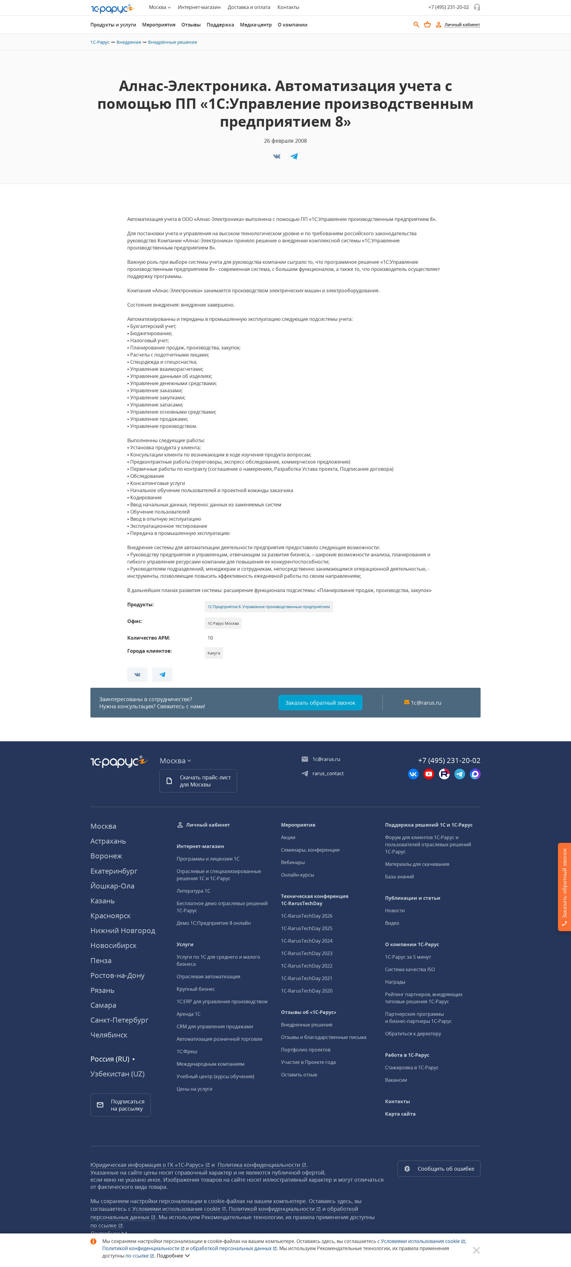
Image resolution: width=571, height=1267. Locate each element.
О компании (293, 24)
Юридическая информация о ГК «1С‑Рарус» (147, 1164)
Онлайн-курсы (297, 875)
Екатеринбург (113, 871)
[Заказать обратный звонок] (477, 7)
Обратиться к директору (413, 1033)
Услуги (185, 944)
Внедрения (129, 42)
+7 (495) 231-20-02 (449, 7)
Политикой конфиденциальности (141, 1248)
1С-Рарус (99, 42)
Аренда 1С (188, 1014)
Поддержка (220, 24)
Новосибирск (113, 945)
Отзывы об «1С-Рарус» (308, 1012)
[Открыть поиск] (416, 24)
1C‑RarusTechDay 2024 (306, 941)
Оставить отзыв (299, 1074)
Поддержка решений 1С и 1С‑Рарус (429, 825)
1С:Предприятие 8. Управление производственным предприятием (269, 606)
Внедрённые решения (172, 42)
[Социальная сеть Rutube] (444, 774)
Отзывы (191, 24)
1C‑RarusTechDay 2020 (306, 990)
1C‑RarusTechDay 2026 (306, 916)
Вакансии (396, 1080)
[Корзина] (427, 24)
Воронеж (106, 856)
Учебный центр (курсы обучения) (215, 1076)
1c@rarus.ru (426, 702)
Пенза (101, 960)
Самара (103, 1005)
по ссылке (104, 1225)
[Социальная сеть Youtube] (428, 774)
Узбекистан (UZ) (117, 1073)
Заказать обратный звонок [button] (320, 702)
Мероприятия (158, 24)
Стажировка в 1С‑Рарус (412, 1067)
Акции (288, 837)
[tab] (113, 24)
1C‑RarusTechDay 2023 (306, 953)
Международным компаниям (210, 1064)
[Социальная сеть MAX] (475, 774)
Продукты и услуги (113, 24)
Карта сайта (400, 1114)
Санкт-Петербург (119, 1020)
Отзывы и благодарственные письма (323, 1037)
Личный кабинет (208, 825)
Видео (392, 923)
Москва (103, 826)
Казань (102, 900)
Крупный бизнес (196, 989)
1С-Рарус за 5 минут (408, 957)
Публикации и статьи (412, 898)
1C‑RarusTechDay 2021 (306, 978)
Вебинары (293, 862)
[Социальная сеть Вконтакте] (413, 774)
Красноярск (110, 915)
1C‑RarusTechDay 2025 (306, 928)
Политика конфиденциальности (260, 1164)
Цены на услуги (194, 1089)
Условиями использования (423, 1241)
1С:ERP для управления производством (222, 1001)
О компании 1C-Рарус (412, 944)
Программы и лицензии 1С (208, 858)
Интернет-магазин (199, 7)
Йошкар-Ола (112, 886)
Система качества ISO (410, 969)
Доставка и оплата (249, 7)
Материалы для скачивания (417, 864)
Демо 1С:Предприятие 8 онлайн (214, 923)
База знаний (399, 876)
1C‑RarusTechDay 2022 (306, 966)
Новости (395, 910)
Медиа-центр (256, 24)
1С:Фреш (187, 1051)
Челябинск (108, 1035)
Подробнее (170, 1255)
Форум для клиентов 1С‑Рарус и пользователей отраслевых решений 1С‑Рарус (428, 844)
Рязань (102, 990)
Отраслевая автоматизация (208, 976)
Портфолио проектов (305, 1049)
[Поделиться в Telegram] (294, 158)
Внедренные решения (306, 1024)
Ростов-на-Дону (117, 975)
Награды (395, 982)
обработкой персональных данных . (234, 1248)
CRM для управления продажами (215, 1026)
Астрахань (108, 841)
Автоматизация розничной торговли (219, 1039)
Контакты (288, 7)
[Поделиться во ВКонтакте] (277, 158)
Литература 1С (193, 891)
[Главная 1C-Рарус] (113, 9)
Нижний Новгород (122, 930)
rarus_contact (328, 773)
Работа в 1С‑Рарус (407, 1055)
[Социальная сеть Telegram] (459, 774)
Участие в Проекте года (308, 1062)
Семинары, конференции (310, 850)
